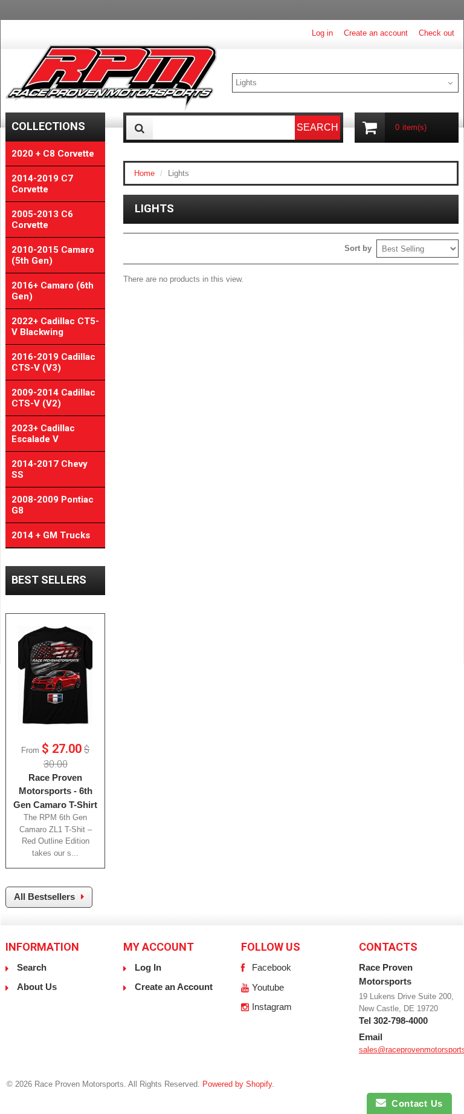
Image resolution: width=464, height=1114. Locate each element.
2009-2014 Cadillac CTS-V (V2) (53, 398)
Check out (436, 32)
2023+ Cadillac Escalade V (43, 434)
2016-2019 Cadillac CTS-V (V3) (53, 362)
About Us (37, 987)
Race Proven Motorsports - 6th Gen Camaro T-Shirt (55, 791)
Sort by (358, 248)
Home (144, 173)
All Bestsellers (44, 896)
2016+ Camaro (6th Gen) (52, 291)
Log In (148, 967)
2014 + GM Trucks (50, 535)
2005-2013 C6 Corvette (42, 219)
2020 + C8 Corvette (52, 153)
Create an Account (174, 987)
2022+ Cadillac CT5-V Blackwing (55, 326)
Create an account (376, 32)
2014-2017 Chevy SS (49, 469)
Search (32, 967)
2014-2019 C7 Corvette (42, 184)
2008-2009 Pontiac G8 (52, 505)
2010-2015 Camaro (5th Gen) (52, 255)
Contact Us (414, 1103)
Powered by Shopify (237, 1084)
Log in (322, 32)
